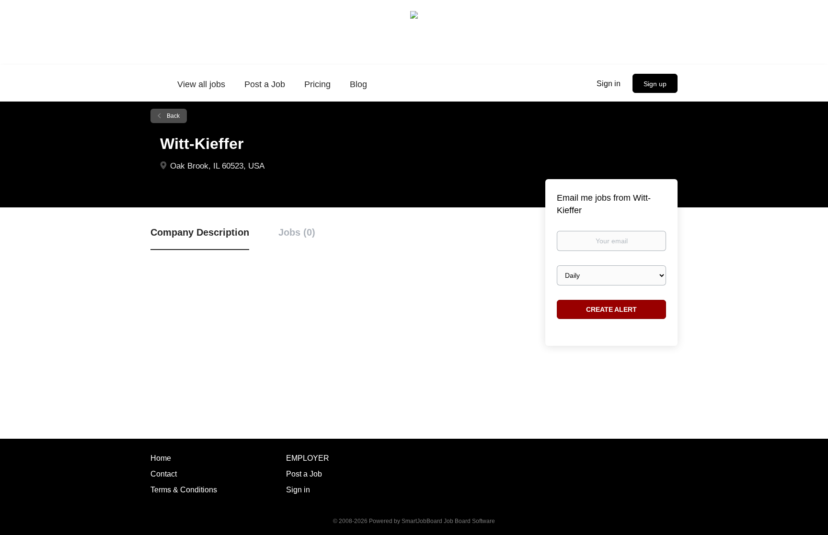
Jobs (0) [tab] (296, 232)
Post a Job (304, 474)
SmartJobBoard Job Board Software (448, 521)
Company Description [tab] (199, 232)
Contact (163, 474)
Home (160, 458)
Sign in (609, 84)
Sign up (655, 84)
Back (172, 116)
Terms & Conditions (183, 490)
